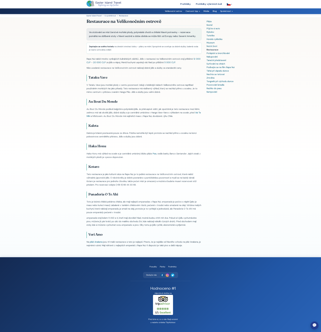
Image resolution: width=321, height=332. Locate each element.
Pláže (209, 21)
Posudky (153, 266)
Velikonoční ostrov (173, 11)
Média (206, 11)
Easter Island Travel (94, 16)
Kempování (212, 91)
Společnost (225, 11)
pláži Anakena (96, 241)
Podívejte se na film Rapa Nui (220, 67)
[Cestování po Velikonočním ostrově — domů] (104, 4)
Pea (154, 153)
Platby (162, 266)
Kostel (209, 25)
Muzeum (211, 42)
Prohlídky (185, 4)
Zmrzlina (210, 77)
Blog (215, 11)
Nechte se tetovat (216, 74)
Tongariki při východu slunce (220, 81)
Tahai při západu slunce (218, 70)
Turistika (210, 35)
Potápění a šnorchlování (218, 53)
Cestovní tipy (192, 11)
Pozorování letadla (215, 84)
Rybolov (210, 32)
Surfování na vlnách (216, 63)
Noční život (212, 46)
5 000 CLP (169, 62)
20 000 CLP (99, 62)
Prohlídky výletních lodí (209, 4)
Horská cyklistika (214, 39)
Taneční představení (216, 60)
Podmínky (172, 266)
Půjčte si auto (213, 28)
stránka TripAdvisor (167, 322)
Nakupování (212, 56)
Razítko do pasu (214, 88)
